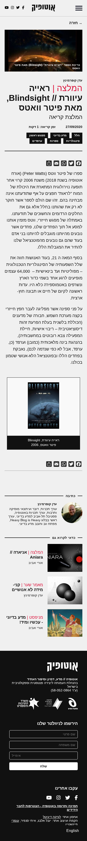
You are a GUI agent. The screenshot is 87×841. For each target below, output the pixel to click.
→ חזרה (75, 23)
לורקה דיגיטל (52, 817)
